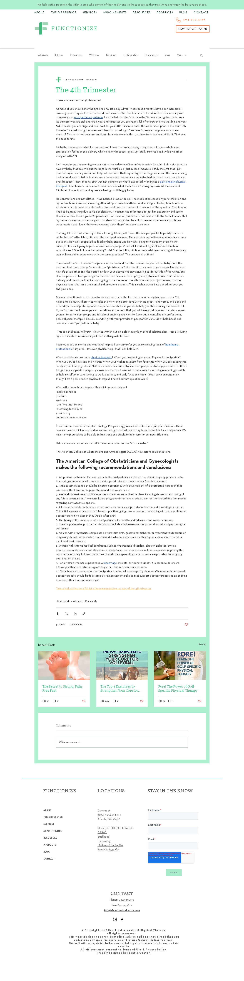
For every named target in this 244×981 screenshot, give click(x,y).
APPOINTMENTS (52, 831)
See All (202, 644)
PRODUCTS (49, 845)
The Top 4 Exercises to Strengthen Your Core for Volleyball (119, 688)
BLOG (46, 852)
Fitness (59, 55)
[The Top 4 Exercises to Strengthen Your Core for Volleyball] (122, 665)
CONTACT (49, 859)
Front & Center (138, 953)
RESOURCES (50, 838)
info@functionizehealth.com (122, 910)
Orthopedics (130, 55)
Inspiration (76, 55)
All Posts (43, 55)
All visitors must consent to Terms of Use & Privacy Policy (123, 949)
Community (151, 55)
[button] (201, 55)
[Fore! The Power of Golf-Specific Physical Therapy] (180, 665)
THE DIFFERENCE (53, 817)
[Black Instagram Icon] (115, 919)
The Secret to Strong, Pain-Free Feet (63, 688)
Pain (167, 55)
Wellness (94, 55)
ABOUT (47, 810)
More (180, 55)
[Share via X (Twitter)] (66, 613)
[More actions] (186, 80)
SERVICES (48, 824)
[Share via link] (84, 613)
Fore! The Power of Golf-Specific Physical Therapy (178, 688)
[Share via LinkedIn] (75, 613)
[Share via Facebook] (57, 613)
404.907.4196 (126, 900)
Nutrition (111, 55)
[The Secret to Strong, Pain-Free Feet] (64, 665)
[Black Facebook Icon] (122, 919)
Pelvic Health (63, 601)
